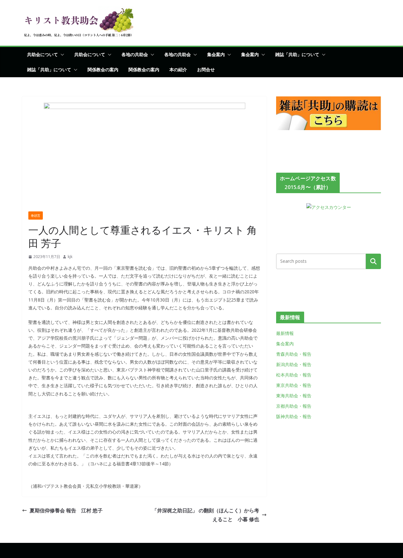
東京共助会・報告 (293, 385)
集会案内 (216, 54)
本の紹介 (178, 69)
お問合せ (206, 69)
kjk (70, 256)
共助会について (42, 54)
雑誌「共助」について (297, 54)
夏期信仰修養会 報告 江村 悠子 (66, 510)
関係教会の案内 (103, 69)
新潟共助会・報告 (293, 364)
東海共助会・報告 (293, 396)
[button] (61, 54)
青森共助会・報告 (293, 354)
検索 (373, 261)
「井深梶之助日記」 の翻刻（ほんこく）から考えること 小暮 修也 (205, 515)
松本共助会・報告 (293, 375)
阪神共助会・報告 (293, 416)
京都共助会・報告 (293, 406)
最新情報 (285, 333)
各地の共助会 (135, 54)
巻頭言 (35, 215)
